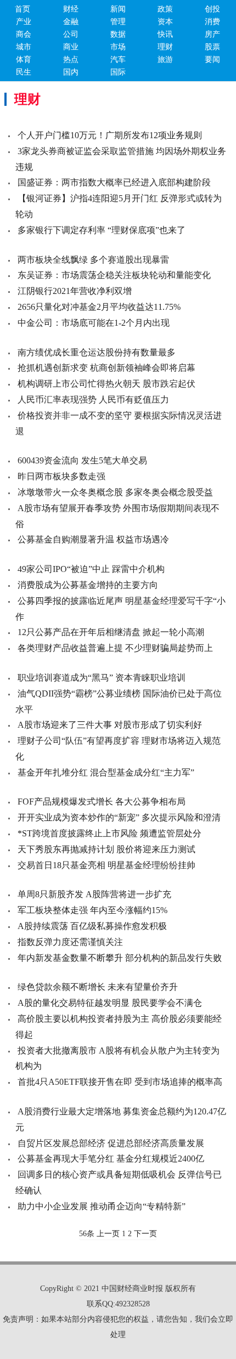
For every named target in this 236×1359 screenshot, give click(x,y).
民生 (23, 72)
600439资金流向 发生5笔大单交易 (82, 460)
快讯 (165, 34)
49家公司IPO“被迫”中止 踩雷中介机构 (91, 569)
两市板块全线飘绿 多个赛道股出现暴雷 (93, 259)
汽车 (118, 59)
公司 (70, 34)
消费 (212, 22)
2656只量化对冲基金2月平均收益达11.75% (99, 307)
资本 (165, 22)
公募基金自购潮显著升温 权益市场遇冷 (93, 539)
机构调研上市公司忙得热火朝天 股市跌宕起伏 (106, 383)
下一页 (145, 1234)
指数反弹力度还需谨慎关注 (70, 942)
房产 (212, 34)
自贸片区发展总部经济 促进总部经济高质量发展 (111, 1143)
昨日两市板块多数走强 (61, 476)
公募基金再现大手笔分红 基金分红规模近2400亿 (111, 1158)
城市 (23, 47)
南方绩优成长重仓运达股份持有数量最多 (97, 352)
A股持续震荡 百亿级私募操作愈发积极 (92, 926)
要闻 (212, 59)
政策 (165, 9)
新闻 (118, 9)
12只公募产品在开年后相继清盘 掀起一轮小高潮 (111, 632)
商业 (70, 47)
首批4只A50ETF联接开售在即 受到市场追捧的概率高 (120, 1081)
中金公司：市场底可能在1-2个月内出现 (94, 322)
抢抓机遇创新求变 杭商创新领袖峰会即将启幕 (106, 367)
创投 (212, 9)
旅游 (165, 59)
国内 (70, 72)
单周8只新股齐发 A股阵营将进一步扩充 (94, 894)
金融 (70, 22)
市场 (118, 47)
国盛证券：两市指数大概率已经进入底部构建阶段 (114, 182)
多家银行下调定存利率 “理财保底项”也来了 (102, 230)
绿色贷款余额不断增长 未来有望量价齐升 (98, 987)
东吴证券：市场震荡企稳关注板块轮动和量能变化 (114, 275)
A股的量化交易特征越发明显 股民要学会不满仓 (110, 1002)
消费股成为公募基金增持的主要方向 (88, 585)
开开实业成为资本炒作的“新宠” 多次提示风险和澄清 (119, 817)
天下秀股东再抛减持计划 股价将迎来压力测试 (106, 849)
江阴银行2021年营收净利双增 (75, 291)
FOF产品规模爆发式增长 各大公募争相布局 (102, 801)
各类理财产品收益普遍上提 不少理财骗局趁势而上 (115, 648)
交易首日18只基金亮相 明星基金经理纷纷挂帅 (106, 865)
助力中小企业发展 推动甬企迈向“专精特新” (102, 1206)
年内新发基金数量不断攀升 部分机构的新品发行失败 (120, 957)
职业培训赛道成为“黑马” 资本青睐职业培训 (102, 677)
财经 (70, 9)
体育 (23, 59)
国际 (118, 72)
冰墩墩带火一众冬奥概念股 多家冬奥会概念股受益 (115, 492)
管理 (118, 22)
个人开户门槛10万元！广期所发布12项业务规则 (110, 135)
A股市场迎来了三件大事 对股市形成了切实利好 (110, 724)
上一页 (108, 1234)
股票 (212, 47)
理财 (165, 47)
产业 (23, 22)
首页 (22, 9)
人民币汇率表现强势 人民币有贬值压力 (93, 399)
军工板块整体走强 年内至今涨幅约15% (92, 910)
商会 (23, 34)
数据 (118, 34)
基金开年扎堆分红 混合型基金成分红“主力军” (106, 772)
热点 (70, 59)
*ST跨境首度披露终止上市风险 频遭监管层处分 (109, 833)
